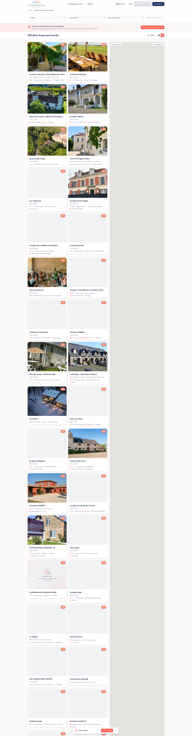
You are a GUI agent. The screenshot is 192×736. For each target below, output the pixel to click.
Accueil (30, 10)
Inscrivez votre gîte (142, 4)
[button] (152, 420)
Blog (91, 4)
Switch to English (107, 730)
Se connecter (158, 4)
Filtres (152, 35)
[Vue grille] (159, 35)
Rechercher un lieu (76, 4)
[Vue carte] (162, 35)
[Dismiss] (115, 730)
